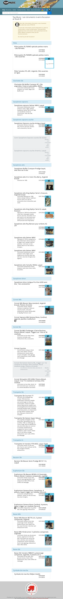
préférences (29, 597)
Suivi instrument (35, 10)
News (28, 10)
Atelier (14, 10)
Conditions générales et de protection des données (38, 598)
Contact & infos (21, 10)
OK (49, 13)
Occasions (8, 10)
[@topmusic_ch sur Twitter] (47, 9)
